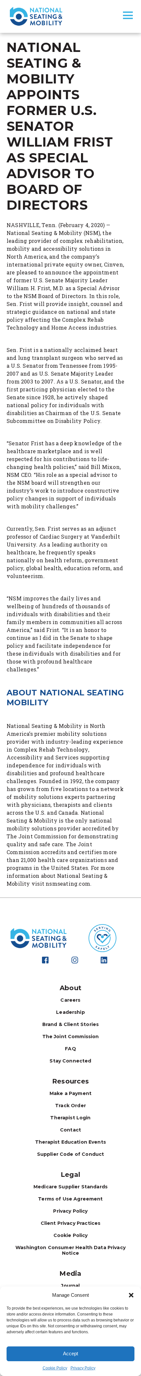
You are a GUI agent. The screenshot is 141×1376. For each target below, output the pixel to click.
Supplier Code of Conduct (70, 1154)
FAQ (70, 1049)
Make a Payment (70, 1093)
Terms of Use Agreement (70, 1199)
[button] (131, 1295)
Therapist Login (70, 1118)
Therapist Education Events (70, 1142)
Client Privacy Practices (71, 1223)
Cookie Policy (55, 1368)
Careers (70, 1000)
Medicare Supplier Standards (70, 1187)
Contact (70, 1130)
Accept (70, 1353)
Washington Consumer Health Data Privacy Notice (70, 1250)
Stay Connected (70, 1061)
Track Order (70, 1105)
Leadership (70, 1012)
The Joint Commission (70, 1036)
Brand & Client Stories (70, 1024)
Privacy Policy (82, 1368)
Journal (70, 1286)
